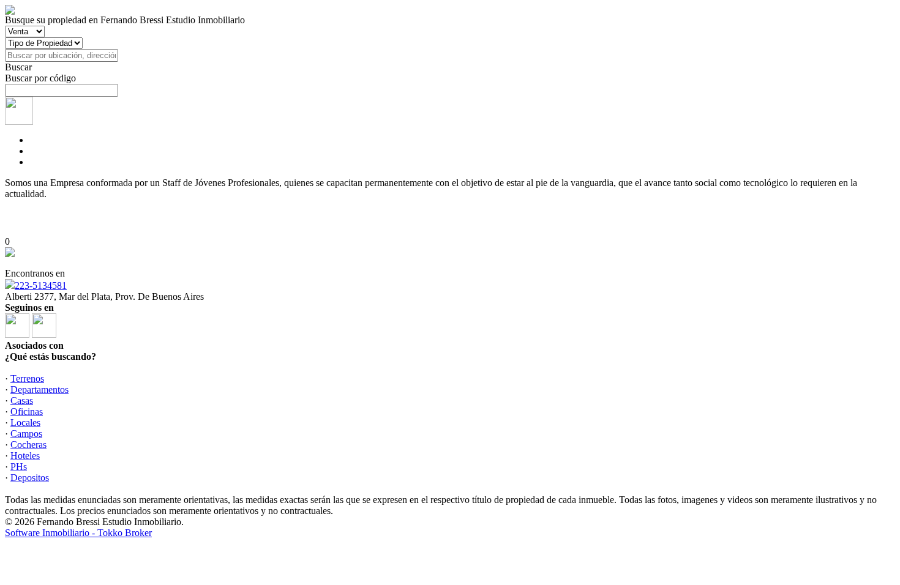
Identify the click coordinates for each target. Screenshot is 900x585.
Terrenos (27, 378)
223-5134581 (41, 285)
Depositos (29, 477)
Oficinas (26, 411)
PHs (18, 466)
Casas (21, 400)
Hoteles (25, 455)
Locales (25, 422)
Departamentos (39, 389)
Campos (26, 433)
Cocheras (28, 444)
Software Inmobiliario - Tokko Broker (78, 532)
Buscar (18, 67)
